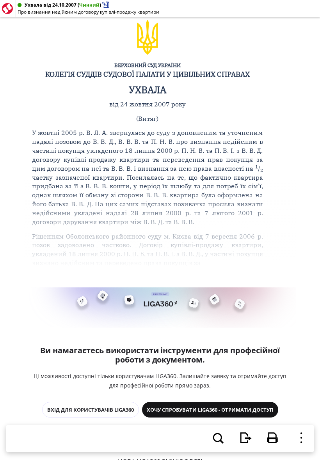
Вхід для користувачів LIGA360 (90, 409)
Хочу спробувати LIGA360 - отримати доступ (210, 409)
